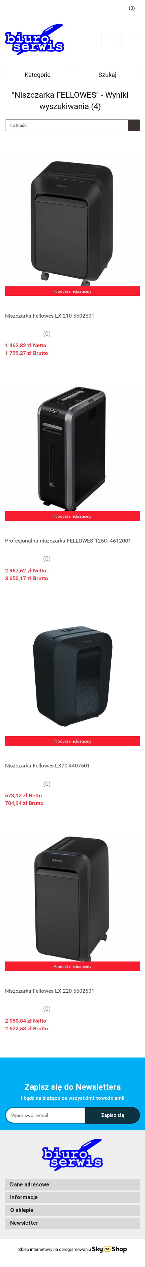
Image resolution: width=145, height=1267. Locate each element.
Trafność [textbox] (18, 125)
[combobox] (72, 125)
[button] (72, 1184)
